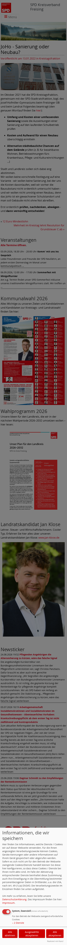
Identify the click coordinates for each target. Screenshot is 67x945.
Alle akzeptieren (54, 933)
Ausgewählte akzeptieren (32, 933)
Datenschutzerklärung (14, 899)
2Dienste (18, 922)
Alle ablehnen (10, 933)
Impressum (8, 902)
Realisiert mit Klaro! (55, 941)
